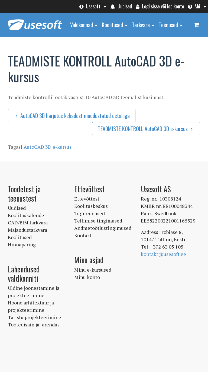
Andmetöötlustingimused (102, 228)
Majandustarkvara (27, 230)
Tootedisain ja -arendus (34, 324)
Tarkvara (141, 25)
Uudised (124, 6)
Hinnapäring (22, 244)
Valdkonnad (81, 25)
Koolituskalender (27, 215)
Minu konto (87, 277)
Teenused (168, 25)
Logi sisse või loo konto (162, 6)
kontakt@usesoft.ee (163, 254)
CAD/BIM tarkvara (28, 222)
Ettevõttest (86, 198)
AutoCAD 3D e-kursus (48, 147)
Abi (196, 6)
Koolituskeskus (91, 206)
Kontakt (83, 235)
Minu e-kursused (92, 269)
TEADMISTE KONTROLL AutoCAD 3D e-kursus (143, 129)
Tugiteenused (89, 213)
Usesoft (92, 6)
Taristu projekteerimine (34, 317)
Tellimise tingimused (98, 220)
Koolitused (112, 25)
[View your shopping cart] (196, 24)
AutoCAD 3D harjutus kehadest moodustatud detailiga (75, 116)
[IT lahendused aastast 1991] (35, 30)
